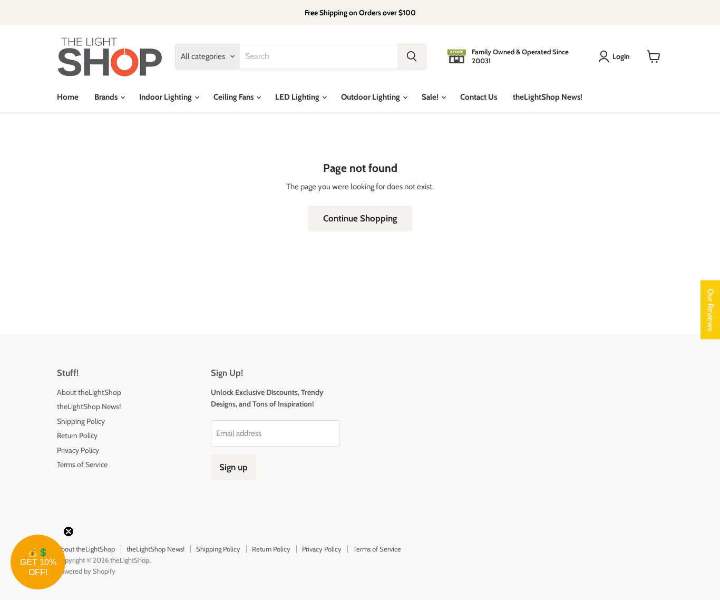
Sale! (431, 97)
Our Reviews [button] (710, 310)
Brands (106, 97)
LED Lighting (298, 97)
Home (68, 97)
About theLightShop (89, 392)
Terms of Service (82, 464)
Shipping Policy (81, 421)
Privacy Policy (78, 450)
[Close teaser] (68, 531)
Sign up (233, 467)
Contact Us (478, 97)
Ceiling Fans (234, 97)
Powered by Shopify (86, 571)
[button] (38, 562)
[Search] (411, 56)
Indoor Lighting (166, 97)
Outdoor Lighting (371, 97)
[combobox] (318, 56)
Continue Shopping (360, 218)
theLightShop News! (547, 97)
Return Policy (77, 435)
